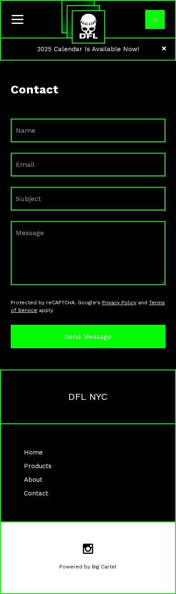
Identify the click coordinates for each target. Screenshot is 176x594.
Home (33, 452)
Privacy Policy (119, 303)
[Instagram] (88, 550)
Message (30, 233)
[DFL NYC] (88, 27)
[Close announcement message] (164, 49)
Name (25, 130)
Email (25, 164)
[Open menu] (17, 20)
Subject (28, 199)
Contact (36, 493)
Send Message (88, 336)
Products (38, 466)
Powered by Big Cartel (88, 567)
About (33, 479)
